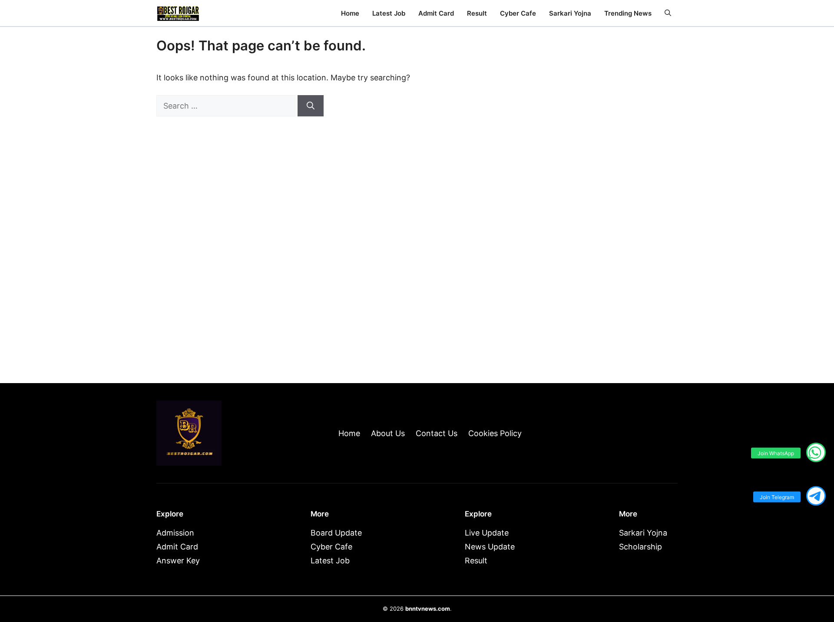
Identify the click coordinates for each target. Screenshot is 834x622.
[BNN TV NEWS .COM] (178, 13)
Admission (175, 532)
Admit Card (436, 13)
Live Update (487, 532)
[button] (668, 13)
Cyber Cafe (518, 13)
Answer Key (178, 560)
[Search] (311, 105)
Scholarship (640, 546)
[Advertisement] (603, 226)
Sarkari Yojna (570, 13)
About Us (388, 433)
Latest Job (388, 13)
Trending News (628, 13)
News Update (490, 546)
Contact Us (436, 433)
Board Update (336, 532)
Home (350, 13)
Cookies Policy (495, 433)
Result (477, 13)
